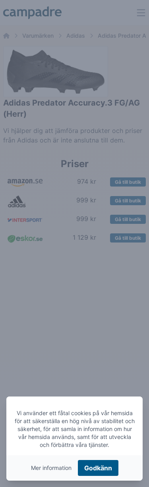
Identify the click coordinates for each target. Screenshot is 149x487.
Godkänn (98, 468)
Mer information (51, 467)
